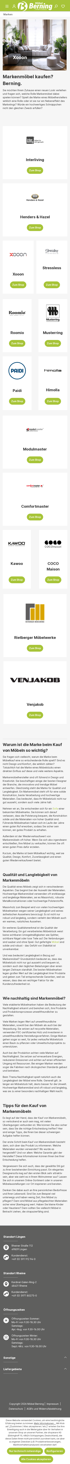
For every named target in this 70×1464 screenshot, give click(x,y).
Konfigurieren (55, 1451)
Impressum (53, 1403)
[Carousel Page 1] (29, 67)
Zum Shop (35, 170)
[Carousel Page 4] (40, 67)
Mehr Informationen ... (45, 1423)
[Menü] (7, 6)
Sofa (55, 808)
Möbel (55, 942)
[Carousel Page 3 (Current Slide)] (36, 67)
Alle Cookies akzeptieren (36, 1459)
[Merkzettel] (63, 6)
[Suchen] (55, 6)
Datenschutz (16, 1408)
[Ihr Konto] (14, 6)
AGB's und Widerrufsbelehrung (44, 1408)
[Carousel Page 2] (33, 67)
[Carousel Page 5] (44, 67)
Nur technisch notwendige (25, 1451)
